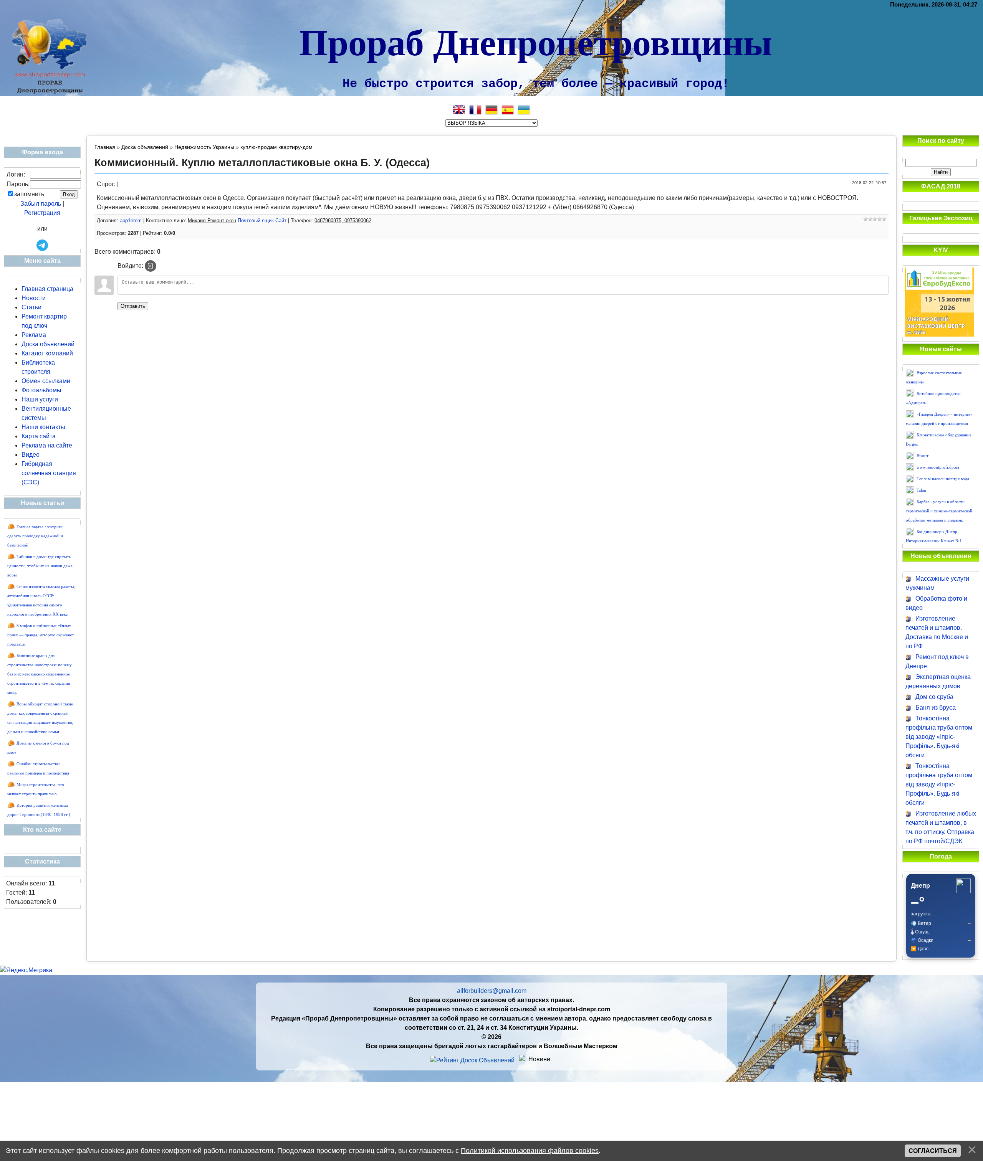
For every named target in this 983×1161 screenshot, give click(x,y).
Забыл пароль (40, 203)
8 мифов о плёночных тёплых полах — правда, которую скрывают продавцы (40, 635)
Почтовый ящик (256, 220)
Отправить (133, 306)
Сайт (280, 220)
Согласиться (933, 1151)
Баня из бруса (935, 707)
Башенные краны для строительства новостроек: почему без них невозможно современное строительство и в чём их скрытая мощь (39, 674)
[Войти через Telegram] (42, 245)
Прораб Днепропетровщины (535, 41)
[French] (475, 110)
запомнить (29, 194)
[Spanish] (507, 110)
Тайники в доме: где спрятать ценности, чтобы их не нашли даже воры (40, 566)
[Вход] (150, 266)
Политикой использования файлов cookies (530, 1150)
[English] (459, 110)
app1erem (131, 220)
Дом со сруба (934, 697)
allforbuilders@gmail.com (491, 991)
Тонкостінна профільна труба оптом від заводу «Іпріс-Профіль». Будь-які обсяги (938, 736)
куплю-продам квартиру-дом (276, 147)
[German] (491, 110)
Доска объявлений (144, 147)
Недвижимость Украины (204, 147)
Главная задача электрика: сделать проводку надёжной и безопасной (35, 536)
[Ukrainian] (524, 110)
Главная (104, 147)
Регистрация (42, 213)
